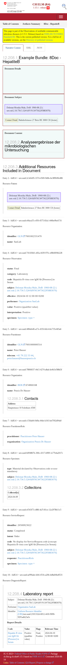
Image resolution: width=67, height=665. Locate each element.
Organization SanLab (29, 301)
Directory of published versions (39, 40)
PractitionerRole (26, 558)
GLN (20, 236)
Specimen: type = (26, 318)
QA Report (30, 662)
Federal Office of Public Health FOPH (31, 654)
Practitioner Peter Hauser (32, 436)
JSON (39, 48)
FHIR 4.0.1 (37, 656)
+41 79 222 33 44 (24, 355)
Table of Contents (16, 662)
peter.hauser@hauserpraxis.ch (21, 358)
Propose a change (43, 662)
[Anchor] (22, 61)
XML (28, 48)
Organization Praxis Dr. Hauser (36, 441)
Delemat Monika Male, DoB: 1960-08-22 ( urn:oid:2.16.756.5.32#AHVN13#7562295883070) (32, 289)
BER (20, 385)
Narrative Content (13, 48)
